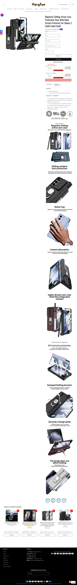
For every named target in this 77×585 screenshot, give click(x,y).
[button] (4, 4)
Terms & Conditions (7, 566)
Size (46, 43)
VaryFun (20, 583)
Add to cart (58, 80)
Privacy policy (37, 583)
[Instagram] (1, 34)
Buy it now (58, 59)
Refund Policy (6, 562)
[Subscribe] (48, 573)
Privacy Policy (6, 555)
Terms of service (44, 583)
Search (4, 551)
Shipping (46, 31)
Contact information (57, 583)
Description (49, 84)
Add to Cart (12, 534)
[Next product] (72, 522)
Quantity (46, 49)
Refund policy (31, 583)
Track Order (5, 560)
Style (46, 38)
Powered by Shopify (25, 583)
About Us (5, 553)
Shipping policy (50, 583)
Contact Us (5, 564)
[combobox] (11, 532)
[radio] (58, 67)
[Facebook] (1, 31)
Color (46, 33)
